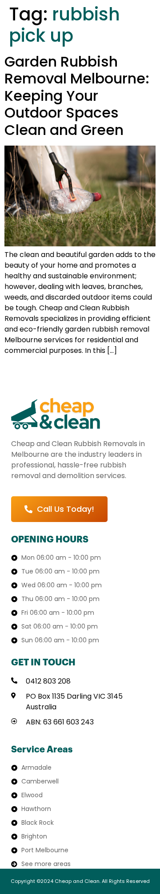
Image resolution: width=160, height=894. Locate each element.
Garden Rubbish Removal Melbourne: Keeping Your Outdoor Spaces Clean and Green (76, 95)
